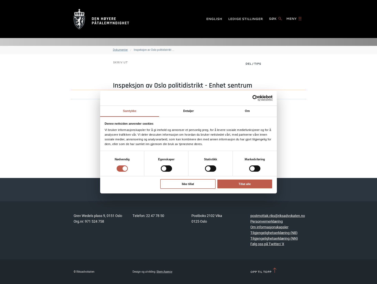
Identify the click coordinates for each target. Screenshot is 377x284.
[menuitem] (253, 63)
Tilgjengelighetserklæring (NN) (274, 238)
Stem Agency (164, 272)
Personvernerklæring (266, 221)
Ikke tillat (188, 184)
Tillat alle (245, 184)
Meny (291, 18)
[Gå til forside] (101, 19)
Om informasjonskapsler (269, 227)
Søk (272, 18)
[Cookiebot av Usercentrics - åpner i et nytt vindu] (255, 98)
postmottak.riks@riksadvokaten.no (277, 216)
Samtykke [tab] (129, 110)
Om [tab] (247, 110)
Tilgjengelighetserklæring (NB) (273, 233)
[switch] (166, 168)
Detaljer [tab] (188, 110)
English (214, 19)
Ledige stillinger (245, 19)
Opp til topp (261, 271)
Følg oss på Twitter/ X (267, 244)
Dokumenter (120, 50)
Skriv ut (120, 62)
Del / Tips (253, 63)
